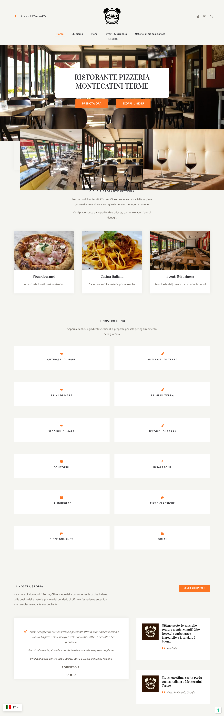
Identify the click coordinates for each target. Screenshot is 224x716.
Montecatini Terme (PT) (33, 16)
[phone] (211, 16)
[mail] (204, 16)
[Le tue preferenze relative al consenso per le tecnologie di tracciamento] (218, 710)
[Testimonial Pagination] (68, 675)
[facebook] (191, 16)
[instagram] (198, 16)
